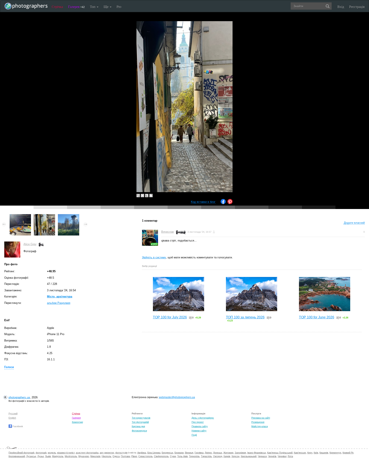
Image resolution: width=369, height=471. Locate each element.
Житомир (228, 452)
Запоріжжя (240, 452)
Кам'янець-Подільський (280, 452)
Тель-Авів (182, 456)
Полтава (125, 456)
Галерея (76, 6)
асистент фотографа (87, 452)
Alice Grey (30, 244)
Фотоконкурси (139, 430)
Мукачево (83, 456)
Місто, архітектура (59, 296)
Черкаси (262, 456)
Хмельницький (248, 456)
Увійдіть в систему (154, 257)
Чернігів (272, 456)
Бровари (179, 452)
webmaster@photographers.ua (177, 397)
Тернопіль (194, 456)
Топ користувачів (141, 418)
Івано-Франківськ (256, 452)
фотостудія (121, 452)
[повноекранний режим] (151, 195)
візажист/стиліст (66, 452)
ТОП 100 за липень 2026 (245, 317)
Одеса (116, 456)
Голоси (9, 367)
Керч (309, 452)
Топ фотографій (140, 422)
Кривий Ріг (348, 452)
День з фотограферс (203, 418)
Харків (226, 456)
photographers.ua (19, 397)
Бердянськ (167, 452)
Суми (173, 456)
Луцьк (40, 456)
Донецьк (217, 452)
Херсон (235, 456)
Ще (106, 6)
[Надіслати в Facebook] (223, 203)
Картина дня (138, 426)
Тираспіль (206, 456)
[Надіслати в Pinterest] (230, 203)
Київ (316, 452)
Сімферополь (161, 456)
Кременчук (335, 452)
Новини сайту (199, 430)
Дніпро (208, 452)
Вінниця (189, 452)
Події (194, 435)
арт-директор (107, 452)
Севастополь (145, 456)
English (12, 418)
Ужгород (217, 456)
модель (52, 452)
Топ (93, 6)
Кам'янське (300, 452)
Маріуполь (57, 456)
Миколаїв (95, 456)
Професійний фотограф (21, 452)
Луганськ (31, 456)
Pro (119, 6)
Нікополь (106, 456)
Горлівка (199, 452)
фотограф (41, 452)
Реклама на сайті (260, 418)
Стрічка (57, 6)
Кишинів (323, 452)
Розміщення (257, 422)
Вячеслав (167, 231)
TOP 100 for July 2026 (170, 317)
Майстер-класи (259, 426)
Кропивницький (17, 456)
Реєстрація (357, 6)
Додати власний (354, 222)
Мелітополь (71, 456)
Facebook (17, 426)
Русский (13, 413)
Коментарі (77, 422)
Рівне (134, 456)
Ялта (290, 456)
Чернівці (282, 456)
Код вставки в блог (203, 201)
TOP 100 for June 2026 (316, 317)
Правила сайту (200, 426)
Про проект (198, 422)
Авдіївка (141, 452)
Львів (48, 456)
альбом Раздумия (58, 303)
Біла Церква (153, 452)
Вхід (340, 6)
